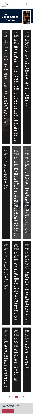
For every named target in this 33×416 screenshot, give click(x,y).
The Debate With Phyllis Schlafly (27, 354)
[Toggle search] (27, 4)
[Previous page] (9, 397)
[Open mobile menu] (30, 4)
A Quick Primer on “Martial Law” (6, 271)
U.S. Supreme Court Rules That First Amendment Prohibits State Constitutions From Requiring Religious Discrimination (16, 91)
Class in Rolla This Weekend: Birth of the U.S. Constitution (6, 364)
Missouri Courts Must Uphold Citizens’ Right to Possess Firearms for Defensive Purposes (6, 87)
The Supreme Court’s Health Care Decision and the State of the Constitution (16, 288)
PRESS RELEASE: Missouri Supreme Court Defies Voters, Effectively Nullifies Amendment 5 (16, 200)
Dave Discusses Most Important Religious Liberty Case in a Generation (27, 76)
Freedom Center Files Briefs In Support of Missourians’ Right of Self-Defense (27, 199)
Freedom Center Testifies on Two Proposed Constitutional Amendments (27, 294)
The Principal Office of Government (16, 362)
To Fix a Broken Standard (5, 173)
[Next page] (23, 397)
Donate (7, 411)
